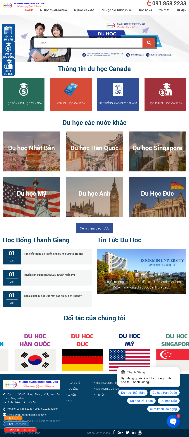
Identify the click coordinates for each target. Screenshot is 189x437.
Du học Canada (84, 10)
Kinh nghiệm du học (107, 388)
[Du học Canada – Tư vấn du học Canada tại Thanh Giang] (23, 4)
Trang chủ (74, 382)
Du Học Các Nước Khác (117, 10)
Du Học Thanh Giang (53, 10)
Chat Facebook (16, 424)
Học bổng (145, 10)
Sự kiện (181, 10)
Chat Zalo (13, 418)
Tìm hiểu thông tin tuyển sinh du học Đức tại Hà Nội (53, 253)
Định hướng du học (107, 382)
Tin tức (164, 10)
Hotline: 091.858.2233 (20, 430)
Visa (70, 400)
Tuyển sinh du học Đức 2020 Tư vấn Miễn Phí (49, 274)
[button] (148, 43)
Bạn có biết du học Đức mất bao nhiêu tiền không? (53, 296)
